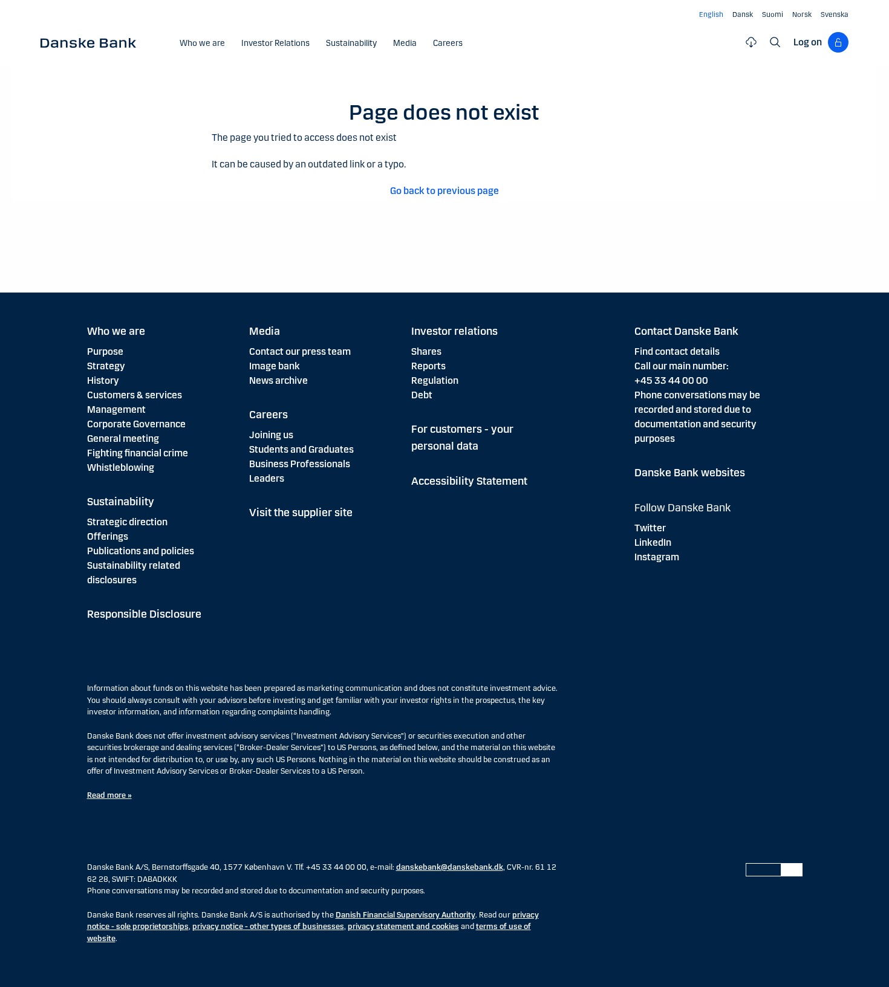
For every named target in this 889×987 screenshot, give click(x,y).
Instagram (656, 557)
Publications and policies (140, 551)
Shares (426, 351)
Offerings (107, 536)
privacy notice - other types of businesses (268, 926)
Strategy (106, 366)
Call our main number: (681, 366)
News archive (278, 380)
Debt (421, 395)
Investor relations (454, 331)
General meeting (123, 438)
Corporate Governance (136, 424)
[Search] (775, 42)
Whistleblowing (120, 467)
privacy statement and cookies (403, 926)
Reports (428, 366)
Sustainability (120, 501)
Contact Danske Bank (686, 331)
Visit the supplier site (301, 512)
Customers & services (134, 395)
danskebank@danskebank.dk (449, 867)
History (103, 380)
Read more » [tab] (109, 795)
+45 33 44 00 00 (671, 380)
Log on (807, 42)
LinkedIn (652, 542)
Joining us (271, 435)
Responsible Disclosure (144, 614)
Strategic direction (127, 522)
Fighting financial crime (137, 453)
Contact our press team (300, 351)
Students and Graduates (301, 449)
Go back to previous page (444, 190)
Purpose (105, 351)
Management (116, 409)
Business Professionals (299, 464)
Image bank (274, 366)
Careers (268, 414)
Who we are (116, 331)
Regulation (434, 380)
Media (264, 331)
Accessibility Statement (469, 481)
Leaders (266, 478)
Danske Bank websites (689, 472)
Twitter (650, 528)
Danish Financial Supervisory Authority (405, 915)
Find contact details (677, 351)
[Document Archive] (751, 42)
